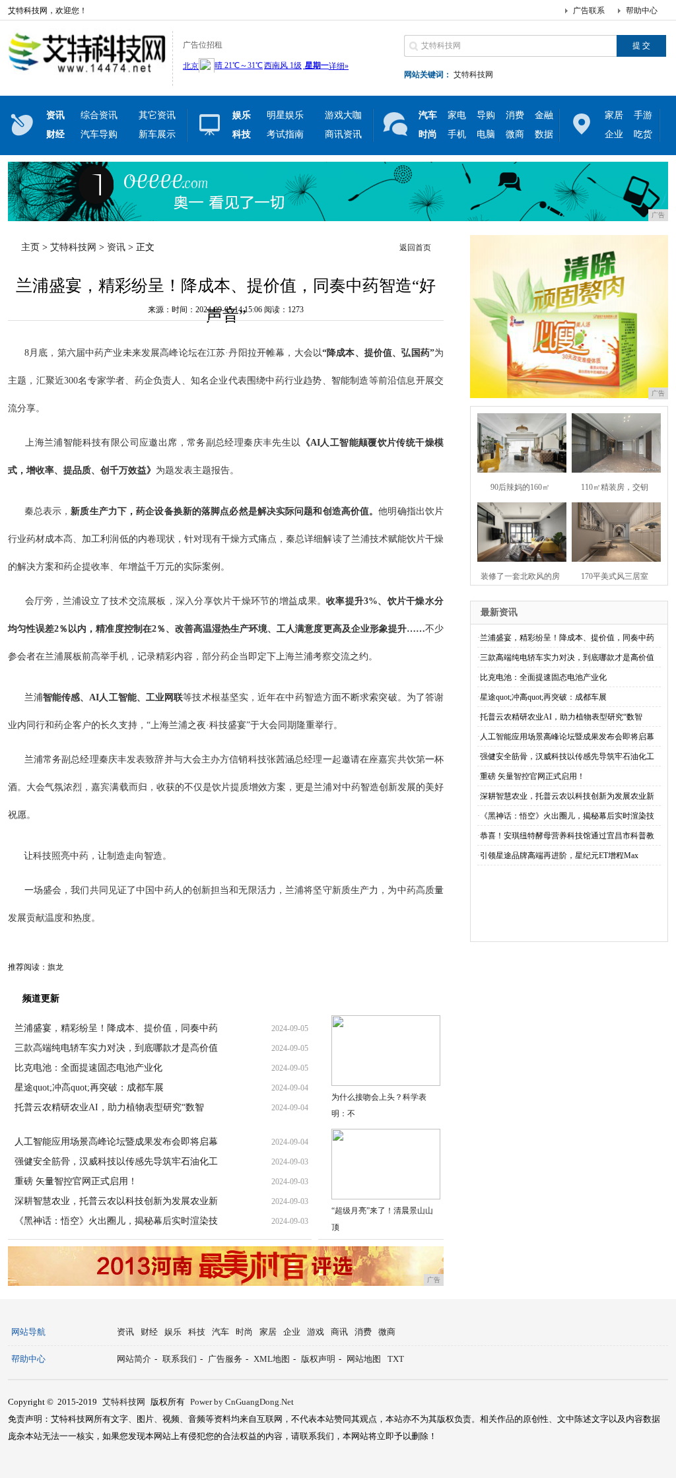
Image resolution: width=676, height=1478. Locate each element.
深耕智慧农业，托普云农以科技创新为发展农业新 (116, 1201)
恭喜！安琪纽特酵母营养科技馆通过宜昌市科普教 (567, 835)
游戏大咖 (343, 115)
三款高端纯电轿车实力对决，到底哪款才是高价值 (116, 1048)
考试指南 (285, 134)
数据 (544, 134)
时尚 (244, 1332)
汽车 (220, 1332)
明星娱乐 (285, 115)
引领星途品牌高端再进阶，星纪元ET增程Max (559, 855)
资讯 (116, 247)
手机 (457, 134)
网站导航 (28, 1332)
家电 (457, 115)
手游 (643, 115)
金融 (544, 115)
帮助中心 (642, 10)
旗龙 (55, 967)
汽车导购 (99, 134)
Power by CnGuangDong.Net (242, 1402)
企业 (614, 134)
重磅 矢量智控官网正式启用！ (76, 1181)
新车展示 (157, 134)
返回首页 (415, 247)
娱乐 (173, 1332)
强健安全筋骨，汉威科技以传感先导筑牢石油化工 (116, 1161)
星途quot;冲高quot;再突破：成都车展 (89, 1087)
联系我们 (179, 1359)
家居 (614, 115)
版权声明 (318, 1359)
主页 (30, 247)
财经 (149, 1332)
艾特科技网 (473, 74)
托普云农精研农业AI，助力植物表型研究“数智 (109, 1107)
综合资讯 (99, 115)
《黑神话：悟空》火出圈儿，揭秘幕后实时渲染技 (116, 1221)
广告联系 (589, 10)
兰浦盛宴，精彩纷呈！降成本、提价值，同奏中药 (116, 1028)
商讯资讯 (343, 134)
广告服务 (225, 1359)
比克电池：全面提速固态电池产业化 (88, 1068)
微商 (515, 134)
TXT (396, 1359)
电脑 (486, 134)
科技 (196, 1332)
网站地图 (364, 1359)
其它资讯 (157, 115)
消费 (515, 115)
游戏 (315, 1332)
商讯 (339, 1332)
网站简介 (134, 1359)
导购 (486, 115)
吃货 (643, 134)
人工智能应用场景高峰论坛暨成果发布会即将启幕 (116, 1142)
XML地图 (272, 1359)
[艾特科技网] (87, 75)
